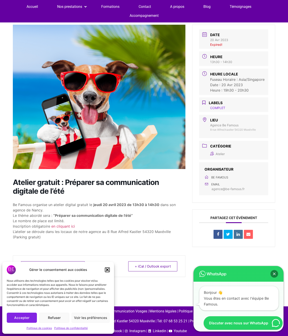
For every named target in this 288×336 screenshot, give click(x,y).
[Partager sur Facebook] (218, 234)
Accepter (21, 318)
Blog (207, 6)
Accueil (32, 6)
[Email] (248, 234)
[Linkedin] (238, 234)
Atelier (220, 154)
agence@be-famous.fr (228, 189)
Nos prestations (69, 6)
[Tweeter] (228, 234)
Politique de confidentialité (71, 328)
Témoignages (240, 6)
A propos (177, 6)
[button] (107, 270)
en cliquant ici (63, 226)
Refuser (54, 318)
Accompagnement (144, 15)
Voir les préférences (90, 318)
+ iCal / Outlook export (153, 266)
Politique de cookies (39, 328)
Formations (110, 6)
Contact (145, 6)
